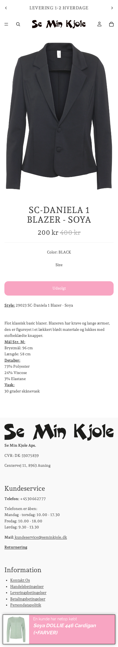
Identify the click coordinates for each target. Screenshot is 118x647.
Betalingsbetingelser (27, 598)
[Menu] (6, 24)
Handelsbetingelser (27, 586)
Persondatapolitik (25, 605)
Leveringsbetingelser (28, 592)
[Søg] (18, 24)
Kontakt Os (20, 580)
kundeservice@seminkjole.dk (40, 537)
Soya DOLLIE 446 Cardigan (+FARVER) (64, 629)
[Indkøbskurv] (111, 24)
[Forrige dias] (6, 8)
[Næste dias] (112, 8)
